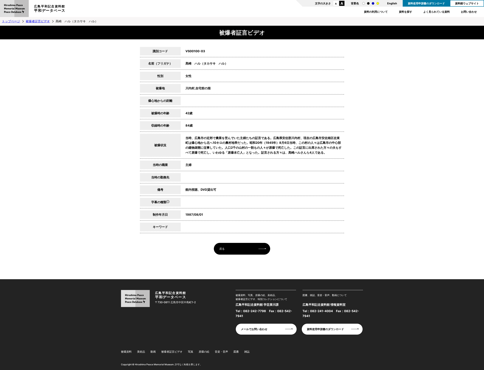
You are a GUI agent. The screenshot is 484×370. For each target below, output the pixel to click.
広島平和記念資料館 (49, 8)
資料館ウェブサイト (467, 3)
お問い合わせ (469, 11)
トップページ (11, 21)
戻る (222, 248)
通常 (363, 3)
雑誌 (247, 351)
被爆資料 (126, 351)
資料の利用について (376, 11)
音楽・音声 (221, 351)
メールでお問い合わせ (254, 329)
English (392, 3)
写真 (190, 351)
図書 (236, 351)
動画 (153, 351)
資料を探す (405, 11)
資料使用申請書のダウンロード (426, 3)
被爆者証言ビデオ (38, 21)
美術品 (141, 351)
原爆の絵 (204, 351)
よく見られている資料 (436, 11)
